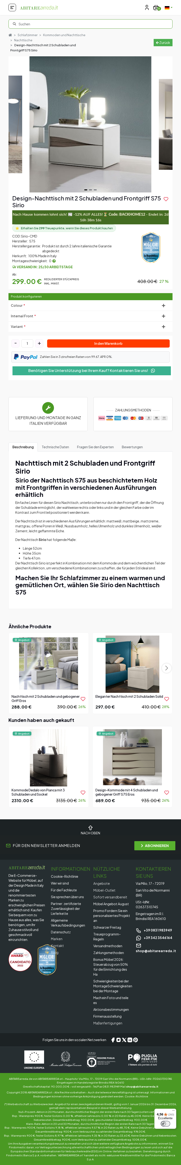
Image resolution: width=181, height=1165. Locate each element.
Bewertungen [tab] (132, 447)
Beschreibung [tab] (23, 447)
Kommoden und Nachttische (64, 35)
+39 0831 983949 (157, 930)
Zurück (164, 42)
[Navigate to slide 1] (85, 189)
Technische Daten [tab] (55, 447)
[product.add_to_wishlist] (83, 699)
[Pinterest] (135, 1040)
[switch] (165, 1124)
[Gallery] (90, 124)
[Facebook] (113, 1040)
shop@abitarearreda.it (142, 1086)
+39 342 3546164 (157, 937)
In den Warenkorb (108, 343)
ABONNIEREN (157, 845)
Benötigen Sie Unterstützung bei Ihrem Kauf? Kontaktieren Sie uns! (88, 370)
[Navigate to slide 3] (95, 189)
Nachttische (23, 40)
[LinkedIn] (130, 1040)
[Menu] (173, 1111)
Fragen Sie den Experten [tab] (95, 447)
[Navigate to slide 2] (90, 189)
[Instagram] (118, 1040)
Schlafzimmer (27, 35)
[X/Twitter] (124, 1040)
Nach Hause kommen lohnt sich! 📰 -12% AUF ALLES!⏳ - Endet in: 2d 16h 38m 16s (91, 217)
